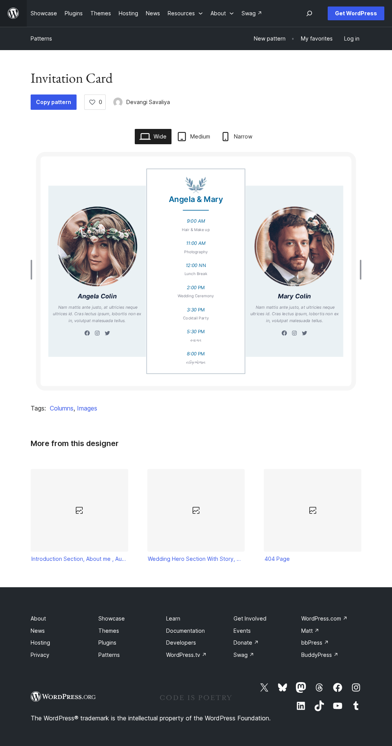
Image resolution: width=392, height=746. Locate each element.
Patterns (41, 38)
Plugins (107, 642)
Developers (181, 642)
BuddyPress (319, 655)
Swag (244, 655)
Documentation (185, 630)
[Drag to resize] (33, 270)
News (38, 630)
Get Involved (250, 618)
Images (87, 408)
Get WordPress (356, 13)
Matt (310, 630)
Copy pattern (53, 102)
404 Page (277, 558)
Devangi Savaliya (148, 102)
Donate (246, 642)
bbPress (315, 642)
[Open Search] (309, 13)
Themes (108, 630)
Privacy (40, 655)
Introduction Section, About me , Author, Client (79, 558)
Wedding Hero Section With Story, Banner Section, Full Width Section (196, 558)
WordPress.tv (186, 655)
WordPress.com (324, 618)
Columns (62, 408)
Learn (173, 618)
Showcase (111, 618)
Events (242, 630)
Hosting (40, 642)
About (38, 618)
